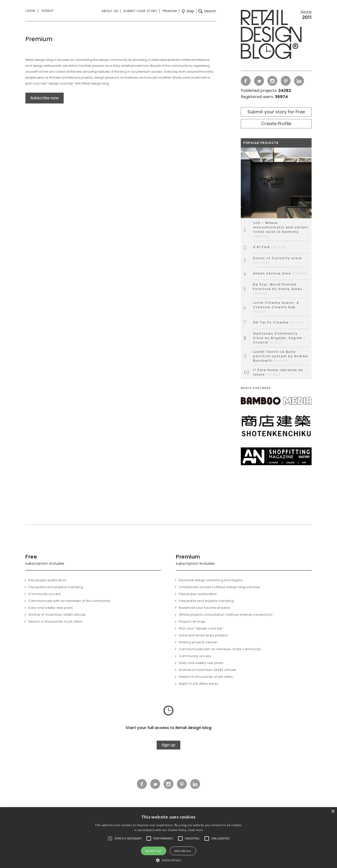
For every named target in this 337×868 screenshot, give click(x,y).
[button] (110, 838)
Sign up (168, 745)
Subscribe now (44, 98)
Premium (170, 11)
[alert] (168, 837)
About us (110, 11)
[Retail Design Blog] (276, 35)
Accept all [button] (154, 851)
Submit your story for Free (276, 112)
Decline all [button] (182, 851)
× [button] (333, 811)
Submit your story (140, 11)
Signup (47, 11)
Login (30, 11)
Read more (195, 830)
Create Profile (276, 123)
